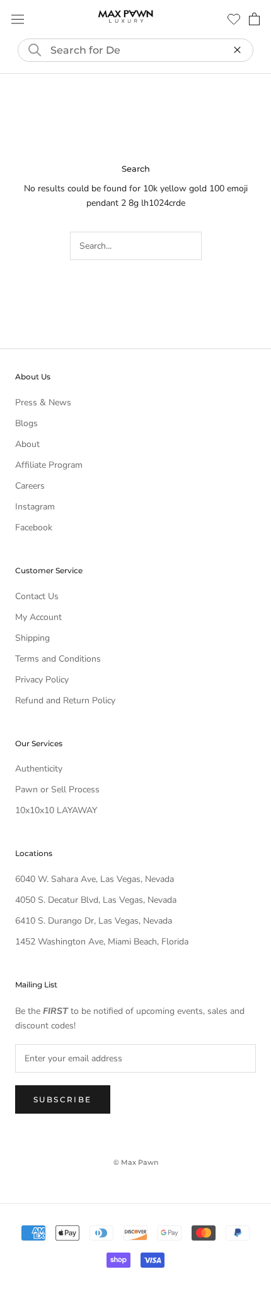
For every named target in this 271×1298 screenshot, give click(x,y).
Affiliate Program (49, 465)
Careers (30, 486)
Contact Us (37, 596)
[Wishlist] (233, 19)
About (27, 444)
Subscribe (62, 1099)
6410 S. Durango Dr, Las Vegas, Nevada (93, 921)
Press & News (43, 402)
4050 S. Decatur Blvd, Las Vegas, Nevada (95, 900)
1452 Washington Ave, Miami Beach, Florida (101, 942)
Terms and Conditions (58, 659)
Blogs (26, 423)
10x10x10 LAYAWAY (56, 810)
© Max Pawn (135, 1162)
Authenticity (38, 769)
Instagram (35, 507)
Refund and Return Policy (65, 700)
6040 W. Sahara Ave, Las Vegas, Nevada (94, 879)
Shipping (32, 638)
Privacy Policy (42, 680)
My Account (38, 617)
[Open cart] (254, 19)
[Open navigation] (17, 19)
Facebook (33, 527)
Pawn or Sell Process (57, 789)
